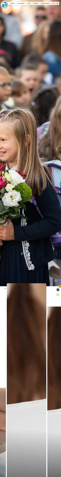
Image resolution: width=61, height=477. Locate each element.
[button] (53, 3)
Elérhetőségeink (45, 3)
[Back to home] (5, 5)
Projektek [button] (35, 3)
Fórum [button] (28, 3)
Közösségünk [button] (21, 3)
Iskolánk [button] (12, 3)
